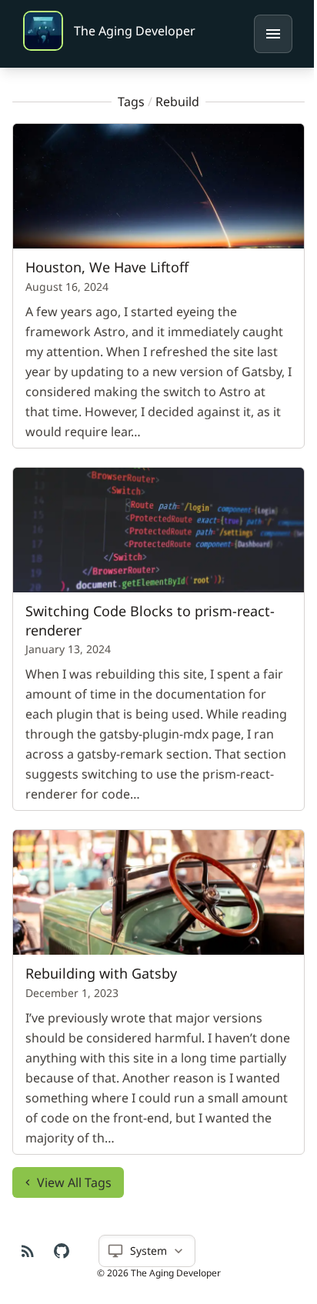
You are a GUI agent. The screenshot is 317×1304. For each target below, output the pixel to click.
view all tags (74, 1167)
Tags (125, 101)
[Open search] (273, 34)
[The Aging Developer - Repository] (61, 1251)
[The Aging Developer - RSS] (27, 1251)
